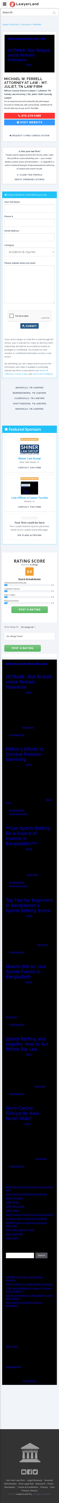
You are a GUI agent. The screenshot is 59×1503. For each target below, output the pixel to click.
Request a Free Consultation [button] (30, 135)
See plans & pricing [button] (29, 535)
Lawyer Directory (10, 24)
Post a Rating (30, 609)
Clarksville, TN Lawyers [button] (29, 398)
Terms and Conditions (43, 374)
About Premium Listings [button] (30, 179)
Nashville (37, 24)
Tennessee (25, 24)
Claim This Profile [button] (30, 174)
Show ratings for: (11, 627)
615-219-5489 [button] (31, 116)
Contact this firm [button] (29, 467)
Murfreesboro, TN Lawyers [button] (29, 393)
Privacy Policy (21, 374)
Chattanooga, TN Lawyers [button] (29, 403)
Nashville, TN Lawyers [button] (30, 387)
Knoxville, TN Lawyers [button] (29, 408)
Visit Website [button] (30, 122)
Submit (31, 326)
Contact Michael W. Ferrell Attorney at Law (27, 194)
